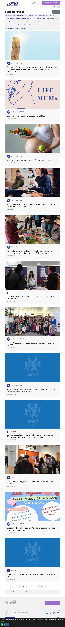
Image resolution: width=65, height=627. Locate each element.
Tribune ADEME (21, 28)
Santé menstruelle (11, 28)
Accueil (10, 592)
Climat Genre (45, 18)
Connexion (36, 3)
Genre (28, 22)
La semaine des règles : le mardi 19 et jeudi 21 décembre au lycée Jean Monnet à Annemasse (31, 529)
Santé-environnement (25, 15)
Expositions (53, 18)
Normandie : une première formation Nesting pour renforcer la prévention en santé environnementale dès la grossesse (29, 252)
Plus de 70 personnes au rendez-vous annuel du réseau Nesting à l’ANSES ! (30, 344)
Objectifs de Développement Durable (43, 15)
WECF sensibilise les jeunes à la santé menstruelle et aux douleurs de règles (32, 482)
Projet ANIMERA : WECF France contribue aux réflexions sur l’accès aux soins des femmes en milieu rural (31, 390)
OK (2, 624)
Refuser (6, 624)
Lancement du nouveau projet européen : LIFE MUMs (26, 116)
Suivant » (41, 586)
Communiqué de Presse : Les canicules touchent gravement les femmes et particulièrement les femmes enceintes (30, 436)
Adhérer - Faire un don (51, 3)
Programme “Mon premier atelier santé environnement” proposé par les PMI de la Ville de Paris (31, 205)
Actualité (38, 18)
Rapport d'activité (36, 22)
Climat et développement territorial (15, 18)
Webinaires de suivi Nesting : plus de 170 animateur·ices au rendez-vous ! (31, 575)
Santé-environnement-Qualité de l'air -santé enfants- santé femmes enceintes (27, 25)
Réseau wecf (31, 18)
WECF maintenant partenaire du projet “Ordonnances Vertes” (29, 160)
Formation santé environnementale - (16, 22)
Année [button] (56, 12)
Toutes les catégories (12, 15)
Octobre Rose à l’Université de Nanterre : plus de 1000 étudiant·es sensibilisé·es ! (31, 297)
